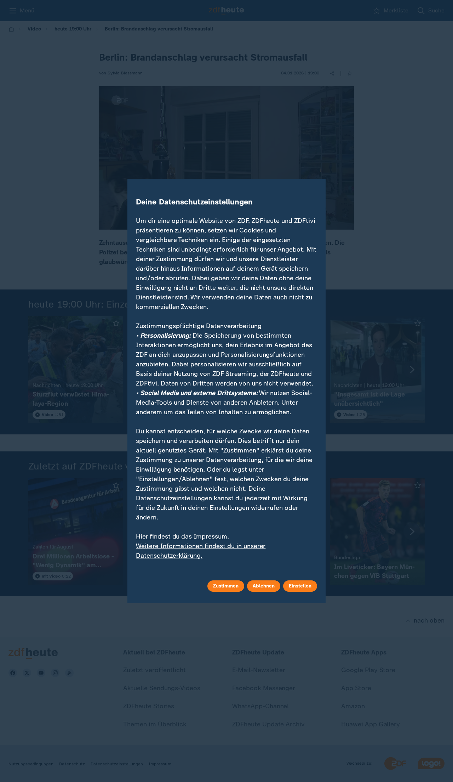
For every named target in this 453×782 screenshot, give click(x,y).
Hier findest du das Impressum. (182, 536)
